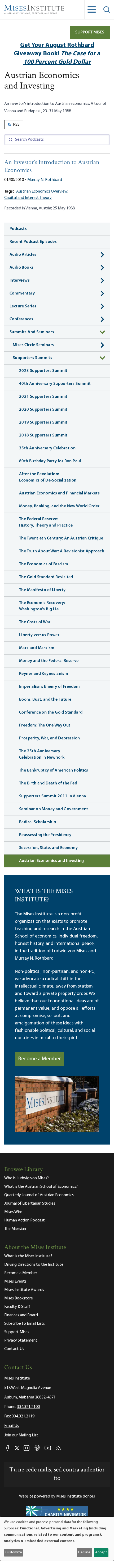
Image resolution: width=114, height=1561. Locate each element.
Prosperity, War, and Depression (49, 738)
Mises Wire (13, 1212)
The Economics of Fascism (43, 564)
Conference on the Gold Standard (50, 712)
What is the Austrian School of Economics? (41, 1187)
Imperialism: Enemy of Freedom (49, 687)
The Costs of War (34, 622)
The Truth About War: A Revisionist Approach (61, 551)
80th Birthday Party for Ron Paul (50, 461)
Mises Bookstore (18, 1298)
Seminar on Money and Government (53, 809)
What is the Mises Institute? (28, 1256)
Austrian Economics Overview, (42, 191)
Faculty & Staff (17, 1307)
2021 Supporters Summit (43, 397)
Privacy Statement (20, 1340)
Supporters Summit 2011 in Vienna (52, 796)
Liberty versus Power (39, 635)
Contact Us (14, 1349)
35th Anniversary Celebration (47, 448)
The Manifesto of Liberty (42, 590)
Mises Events (15, 1281)
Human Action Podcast (24, 1220)
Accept (101, 1552)
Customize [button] (13, 1552)
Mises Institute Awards (24, 1290)
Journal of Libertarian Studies (29, 1203)
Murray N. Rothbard (44, 180)
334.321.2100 (28, 1407)
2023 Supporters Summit (43, 371)
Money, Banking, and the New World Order (59, 506)
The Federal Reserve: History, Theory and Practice (46, 522)
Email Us (11, 1426)
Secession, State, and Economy (48, 848)
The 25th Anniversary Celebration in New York (41, 754)
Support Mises (89, 32)
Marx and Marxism (36, 648)
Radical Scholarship (37, 822)
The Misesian (15, 1229)
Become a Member (39, 1059)
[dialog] (57, 1538)
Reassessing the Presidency (45, 835)
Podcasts (18, 229)
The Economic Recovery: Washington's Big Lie (42, 606)
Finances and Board (21, 1315)
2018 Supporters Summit (43, 435)
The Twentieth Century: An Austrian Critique (61, 538)
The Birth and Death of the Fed (48, 783)
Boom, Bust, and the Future (45, 700)
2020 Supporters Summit (43, 410)
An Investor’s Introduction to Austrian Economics (51, 166)
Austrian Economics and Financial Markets (59, 493)
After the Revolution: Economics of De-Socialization (48, 477)
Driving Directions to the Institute (33, 1265)
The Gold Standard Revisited (46, 577)
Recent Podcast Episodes (33, 242)
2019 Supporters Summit (43, 422)
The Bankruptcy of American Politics (53, 770)
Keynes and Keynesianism (43, 674)
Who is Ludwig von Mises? (26, 1178)
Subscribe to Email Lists (24, 1324)
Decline (84, 1552)
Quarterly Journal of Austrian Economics (39, 1195)
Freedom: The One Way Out (45, 725)
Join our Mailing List (21, 1435)
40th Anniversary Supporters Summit (55, 384)
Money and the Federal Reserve (49, 661)
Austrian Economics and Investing (51, 861)
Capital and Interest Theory (28, 198)
